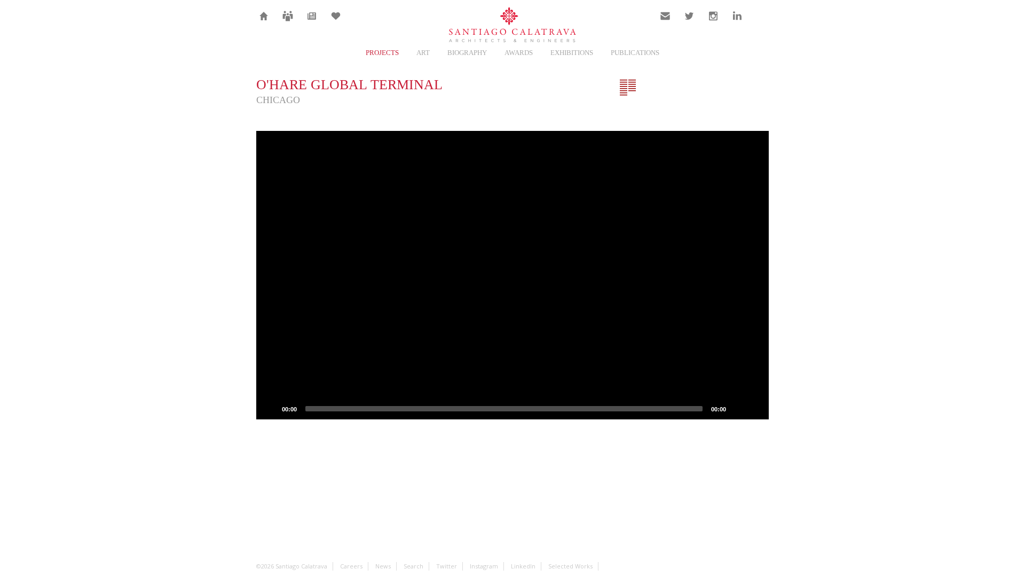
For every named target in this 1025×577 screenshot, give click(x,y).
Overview (627, 87)
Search (761, 22)
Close (760, 87)
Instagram (713, 22)
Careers (287, 22)
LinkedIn (737, 22)
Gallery (660, 87)
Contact (665, 22)
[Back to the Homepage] (512, 25)
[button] (512, 275)
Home (264, 22)
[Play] (270, 408)
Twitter (689, 22)
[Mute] (737, 408)
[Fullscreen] (755, 408)
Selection (335, 22)
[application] (512, 275)
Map (694, 87)
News (312, 22)
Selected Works (570, 566)
